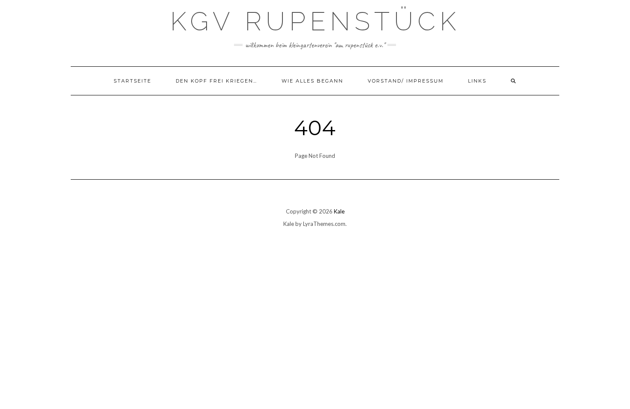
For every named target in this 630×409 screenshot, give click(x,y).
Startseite (132, 81)
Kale (339, 211)
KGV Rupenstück (315, 21)
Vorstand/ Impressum (406, 81)
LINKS (477, 81)
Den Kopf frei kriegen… (216, 81)
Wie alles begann (312, 81)
